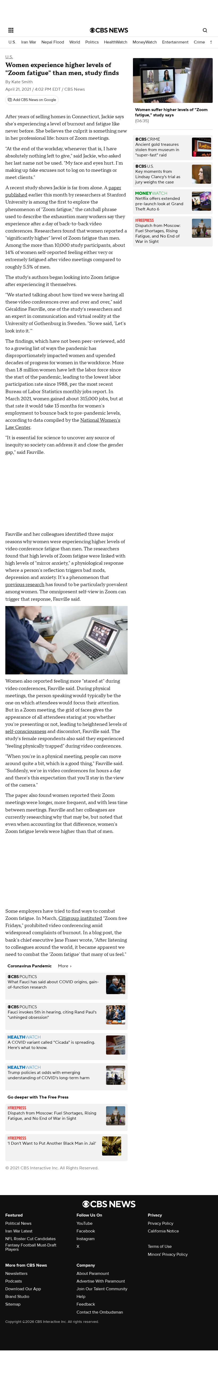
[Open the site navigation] (42, 30)
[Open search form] (205, 30)
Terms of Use (160, 1246)
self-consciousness (25, 731)
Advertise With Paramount (101, 1281)
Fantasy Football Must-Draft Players (30, 1247)
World (74, 42)
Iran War (28, 42)
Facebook (86, 1231)
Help (81, 1296)
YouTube (85, 1223)
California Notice (163, 1231)
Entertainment (175, 42)
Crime (199, 42)
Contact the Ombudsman (100, 1312)
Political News (18, 1223)
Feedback (86, 1304)
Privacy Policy (160, 1223)
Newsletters (16, 1273)
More (63, 966)
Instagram (86, 1239)
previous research (24, 585)
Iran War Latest (18, 1231)
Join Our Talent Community (102, 1289)
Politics (92, 42)
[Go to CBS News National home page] (109, 30)
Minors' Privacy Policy (168, 1254)
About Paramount (93, 1273)
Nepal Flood (52, 42)
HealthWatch (115, 42)
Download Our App (23, 1289)
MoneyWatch (145, 42)
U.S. (12, 42)
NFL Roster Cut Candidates (30, 1239)
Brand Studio (17, 1296)
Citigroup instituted (80, 918)
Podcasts (13, 1281)
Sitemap (12, 1304)
